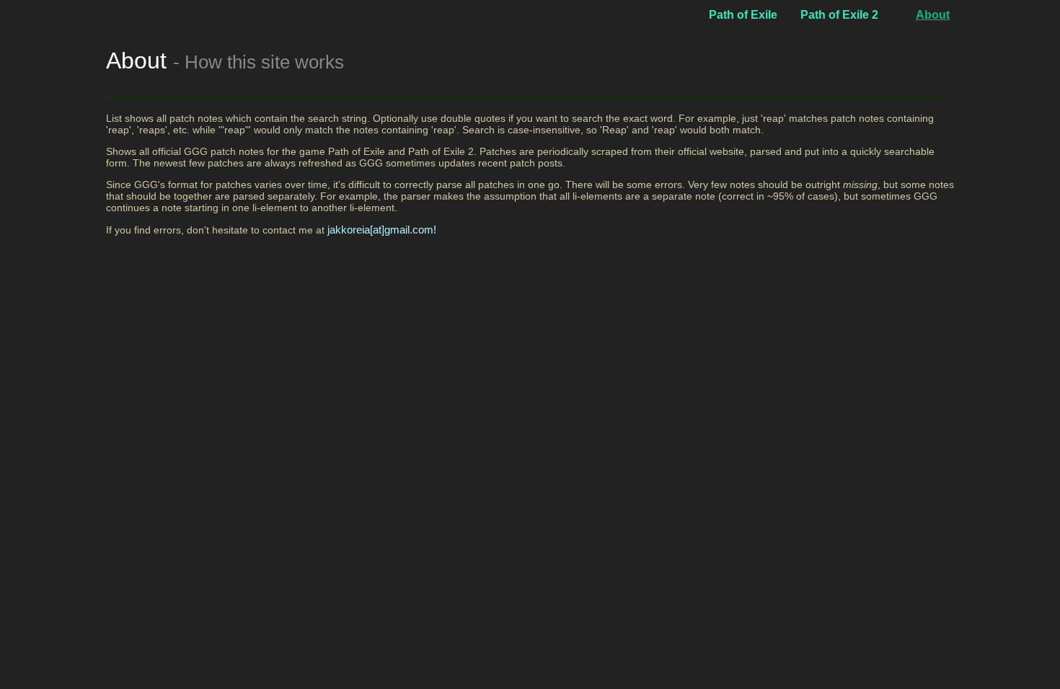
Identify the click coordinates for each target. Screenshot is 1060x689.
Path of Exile (743, 15)
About (933, 15)
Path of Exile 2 (839, 15)
